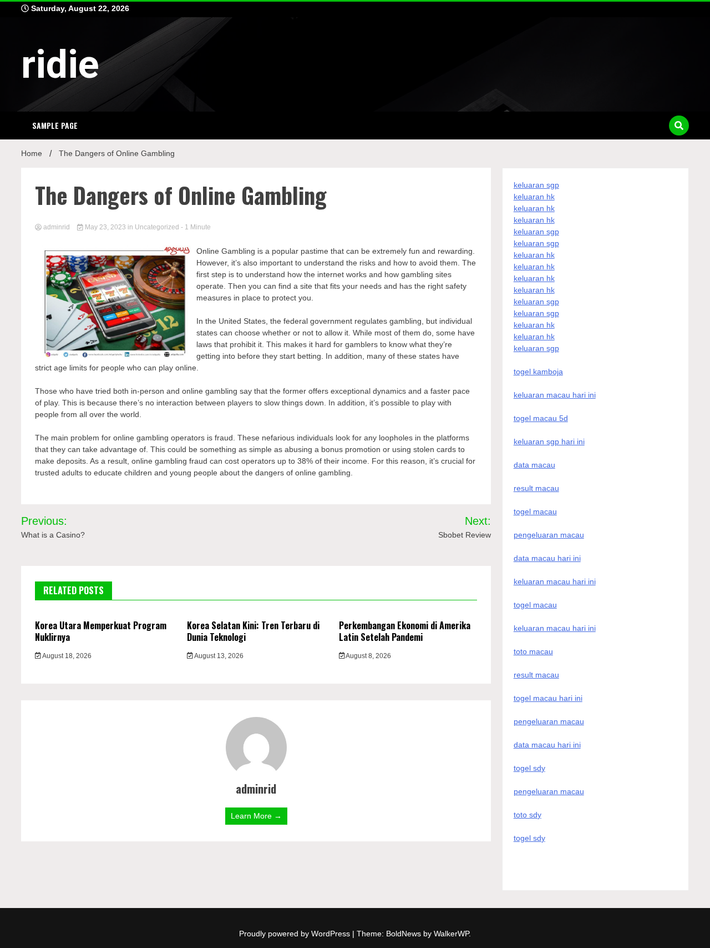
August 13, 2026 (218, 656)
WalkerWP (451, 933)
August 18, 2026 (66, 656)
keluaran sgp (536, 184)
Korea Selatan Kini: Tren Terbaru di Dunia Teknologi (253, 631)
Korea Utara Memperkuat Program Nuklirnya (100, 631)
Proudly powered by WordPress (295, 933)
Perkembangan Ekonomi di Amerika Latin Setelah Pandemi (404, 631)
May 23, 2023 (105, 227)
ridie (60, 64)
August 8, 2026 (367, 656)
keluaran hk (534, 196)
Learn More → (256, 815)
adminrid (57, 227)
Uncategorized (157, 227)
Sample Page (55, 125)
